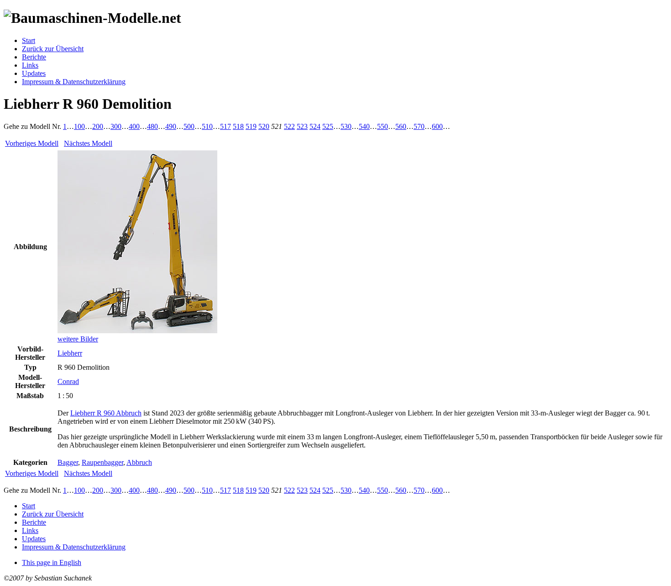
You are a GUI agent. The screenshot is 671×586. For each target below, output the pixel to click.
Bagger (68, 462)
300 (115, 126)
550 (382, 126)
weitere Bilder (78, 339)
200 (97, 126)
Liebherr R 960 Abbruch (106, 413)
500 (188, 126)
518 (238, 126)
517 (225, 126)
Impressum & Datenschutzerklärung (74, 81)
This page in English (51, 562)
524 (314, 126)
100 (79, 126)
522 (289, 126)
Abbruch (139, 462)
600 (437, 126)
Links (30, 65)
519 (251, 126)
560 (400, 126)
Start (28, 40)
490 (170, 126)
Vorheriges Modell (31, 143)
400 (134, 126)
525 (327, 126)
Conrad (68, 381)
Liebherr (70, 353)
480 (152, 126)
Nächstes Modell (88, 143)
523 (302, 126)
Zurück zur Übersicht (53, 49)
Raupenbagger (102, 462)
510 (207, 126)
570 (419, 126)
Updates (34, 73)
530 (346, 126)
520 (263, 126)
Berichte (34, 57)
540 (364, 126)
